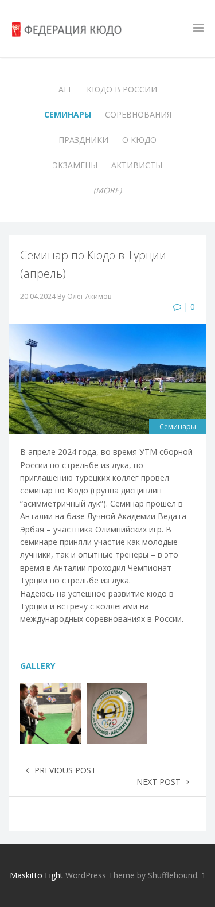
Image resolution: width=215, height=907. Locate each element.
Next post (158, 781)
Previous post (65, 770)
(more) (107, 190)
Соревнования (138, 114)
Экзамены (75, 164)
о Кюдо (139, 139)
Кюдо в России (122, 89)
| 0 (188, 306)
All (65, 89)
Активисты (136, 164)
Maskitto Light (36, 875)
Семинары (67, 114)
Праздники (83, 139)
